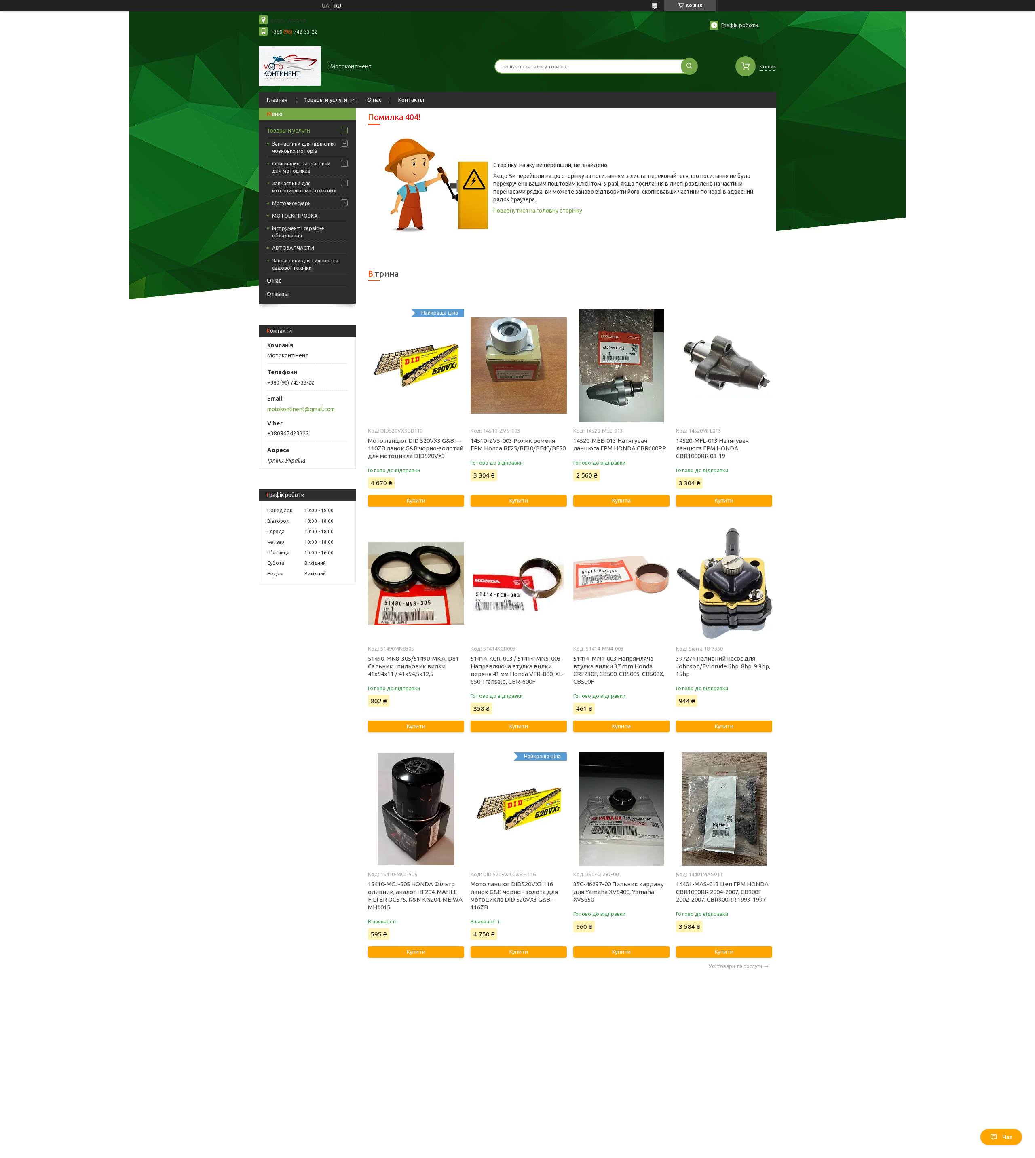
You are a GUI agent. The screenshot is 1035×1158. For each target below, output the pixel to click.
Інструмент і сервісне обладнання (298, 231)
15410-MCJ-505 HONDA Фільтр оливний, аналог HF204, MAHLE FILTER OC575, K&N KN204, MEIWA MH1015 (415, 896)
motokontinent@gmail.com (301, 409)
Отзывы (278, 294)
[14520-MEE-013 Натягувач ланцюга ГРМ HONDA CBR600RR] (621, 365)
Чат (1007, 1137)
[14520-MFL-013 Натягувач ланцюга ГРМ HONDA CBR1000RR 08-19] (724, 365)
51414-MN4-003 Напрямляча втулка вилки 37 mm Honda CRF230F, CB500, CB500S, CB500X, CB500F (618, 670)
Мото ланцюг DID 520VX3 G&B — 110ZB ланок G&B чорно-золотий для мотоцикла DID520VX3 (415, 448)
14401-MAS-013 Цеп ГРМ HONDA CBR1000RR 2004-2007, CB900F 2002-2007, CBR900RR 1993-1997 (722, 892)
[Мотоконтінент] (290, 65)
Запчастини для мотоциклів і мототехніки (304, 186)
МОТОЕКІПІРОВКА (295, 215)
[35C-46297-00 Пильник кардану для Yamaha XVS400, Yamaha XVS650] (621, 809)
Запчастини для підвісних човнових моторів (303, 147)
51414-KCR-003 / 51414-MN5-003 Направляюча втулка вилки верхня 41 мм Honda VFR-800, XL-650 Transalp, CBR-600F (517, 670)
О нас (374, 100)
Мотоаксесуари (291, 203)
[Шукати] (689, 66)
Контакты (411, 100)
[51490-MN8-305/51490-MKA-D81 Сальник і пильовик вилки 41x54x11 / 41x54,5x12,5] (416, 583)
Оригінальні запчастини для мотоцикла (301, 167)
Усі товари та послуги (735, 966)
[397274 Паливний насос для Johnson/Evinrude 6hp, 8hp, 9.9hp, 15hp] (724, 583)
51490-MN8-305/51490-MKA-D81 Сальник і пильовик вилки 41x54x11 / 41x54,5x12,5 (413, 666)
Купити (416, 500)
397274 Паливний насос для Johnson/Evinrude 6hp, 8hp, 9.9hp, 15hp (723, 666)
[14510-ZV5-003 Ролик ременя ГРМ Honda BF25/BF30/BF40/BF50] (518, 365)
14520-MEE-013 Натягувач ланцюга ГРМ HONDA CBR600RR (619, 444)
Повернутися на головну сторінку (537, 210)
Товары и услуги (325, 100)
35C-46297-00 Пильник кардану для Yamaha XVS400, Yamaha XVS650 (618, 892)
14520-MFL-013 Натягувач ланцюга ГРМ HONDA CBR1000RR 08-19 (712, 448)
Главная (277, 100)
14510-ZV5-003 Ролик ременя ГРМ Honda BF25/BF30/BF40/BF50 (518, 444)
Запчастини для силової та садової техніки (305, 264)
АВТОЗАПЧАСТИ (293, 248)
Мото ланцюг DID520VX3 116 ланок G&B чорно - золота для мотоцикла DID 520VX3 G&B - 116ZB (514, 896)
